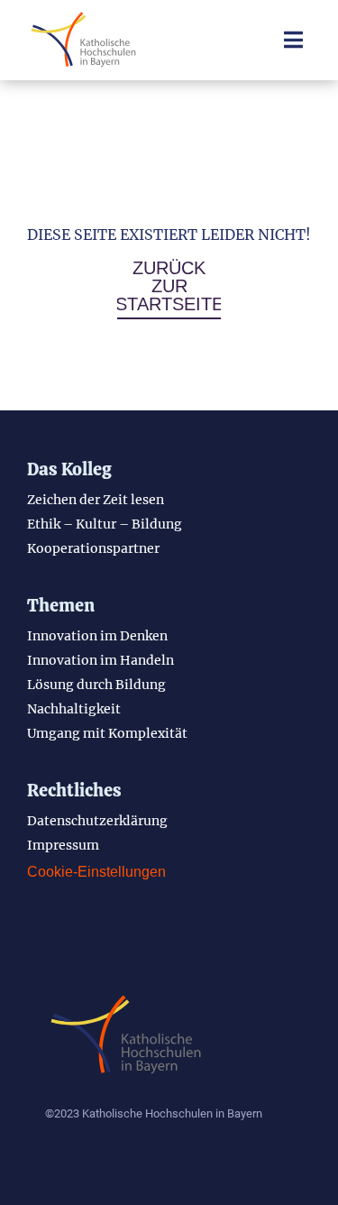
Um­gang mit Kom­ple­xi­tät (107, 733)
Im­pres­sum (63, 845)
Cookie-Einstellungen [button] (96, 871)
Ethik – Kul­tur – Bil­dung (104, 524)
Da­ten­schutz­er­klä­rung (97, 821)
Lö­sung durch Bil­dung (96, 684)
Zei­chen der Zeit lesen (95, 500)
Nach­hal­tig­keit (74, 709)
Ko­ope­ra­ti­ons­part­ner (93, 548)
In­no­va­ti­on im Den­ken (97, 636)
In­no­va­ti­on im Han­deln (100, 660)
